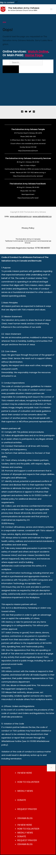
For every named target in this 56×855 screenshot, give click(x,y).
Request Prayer (27, 809)
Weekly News (25, 791)
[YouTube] (26, 111)
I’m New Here (24, 773)
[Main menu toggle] (51, 9)
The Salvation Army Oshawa (23, 7)
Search (6, 62)
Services (47, 158)
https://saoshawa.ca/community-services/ (28, 176)
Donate (21, 800)
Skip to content (7, 2)
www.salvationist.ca (42, 216)
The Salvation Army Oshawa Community (24, 158)
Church (13, 144)
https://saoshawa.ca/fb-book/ (28, 198)
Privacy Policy (28, 228)
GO (10, 69)
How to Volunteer (28, 782)
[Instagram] (34, 111)
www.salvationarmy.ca (21, 216)
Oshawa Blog (25, 818)
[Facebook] (22, 111)
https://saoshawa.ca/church (28, 151)
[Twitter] (30, 111)
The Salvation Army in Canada (28, 239)
